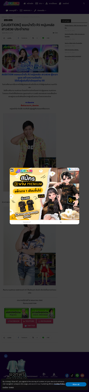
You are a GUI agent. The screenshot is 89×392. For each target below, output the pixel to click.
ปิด (61, 222)
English (11, 387)
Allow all (76, 384)
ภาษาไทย (5, 387)
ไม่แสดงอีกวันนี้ (26, 222)
